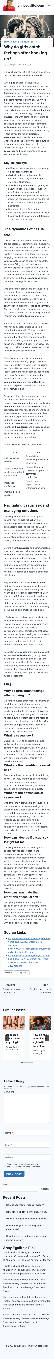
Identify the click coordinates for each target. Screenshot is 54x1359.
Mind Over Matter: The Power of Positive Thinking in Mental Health (27, 1305)
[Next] (47, 1038)
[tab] (22, 1062)
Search (6, 1184)
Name (9, 1133)
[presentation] (13, 1023)
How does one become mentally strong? (26, 1212)
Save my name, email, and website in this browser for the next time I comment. (25, 1165)
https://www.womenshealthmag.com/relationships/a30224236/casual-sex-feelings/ (29, 941)
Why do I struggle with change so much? (26, 1218)
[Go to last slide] (7, 1038)
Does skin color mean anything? (13, 1038)
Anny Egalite (12, 65)
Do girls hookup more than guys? (40, 989)
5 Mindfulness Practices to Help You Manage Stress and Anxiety (24, 1287)
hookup (8, 973)
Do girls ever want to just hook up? (13, 989)
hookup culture (22, 973)
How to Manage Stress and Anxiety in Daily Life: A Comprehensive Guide (26, 1322)
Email (8, 1145)
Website (9, 1157)
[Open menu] (48, 5)
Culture (8, 42)
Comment (10, 1092)
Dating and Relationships (25, 42)
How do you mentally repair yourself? (25, 1205)
